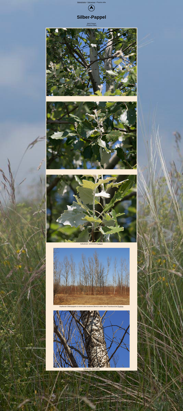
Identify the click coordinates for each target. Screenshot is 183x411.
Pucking (120, 306)
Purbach (100, 244)
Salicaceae (91, 2)
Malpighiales (81, 2)
